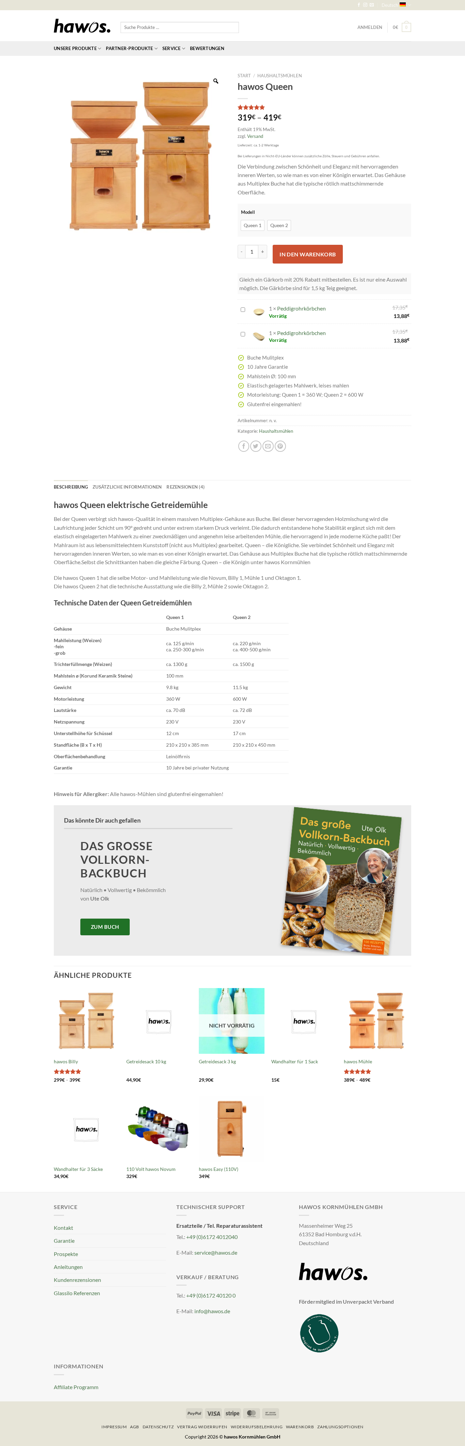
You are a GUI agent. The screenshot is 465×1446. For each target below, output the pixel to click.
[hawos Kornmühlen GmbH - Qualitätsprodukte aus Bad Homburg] (82, 26)
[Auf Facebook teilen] (244, 446)
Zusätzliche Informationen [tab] (127, 487)
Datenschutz (158, 1426)
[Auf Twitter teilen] (255, 446)
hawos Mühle (358, 1061)
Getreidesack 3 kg (217, 1061)
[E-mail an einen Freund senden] (268, 446)
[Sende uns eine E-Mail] (372, 5)
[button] (402, 27)
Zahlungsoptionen (340, 1426)
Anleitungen (68, 1267)
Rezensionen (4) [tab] (185, 487)
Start (244, 75)
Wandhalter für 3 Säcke (78, 1169)
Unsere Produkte (75, 48)
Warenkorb (300, 1426)
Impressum (114, 1426)
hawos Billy (66, 1061)
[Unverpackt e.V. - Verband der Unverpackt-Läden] (319, 1332)
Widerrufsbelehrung (257, 1426)
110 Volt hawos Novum (151, 1169)
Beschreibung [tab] (71, 487)
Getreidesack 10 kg (146, 1061)
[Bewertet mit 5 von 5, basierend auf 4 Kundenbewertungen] (324, 107)
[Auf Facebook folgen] (359, 5)
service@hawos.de (215, 1252)
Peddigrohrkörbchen (301, 308)
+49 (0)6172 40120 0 (211, 1295)
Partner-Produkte (129, 48)
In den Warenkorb (307, 254)
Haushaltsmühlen (279, 75)
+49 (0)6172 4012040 (212, 1237)
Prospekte (66, 1254)
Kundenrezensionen (77, 1279)
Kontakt (63, 1227)
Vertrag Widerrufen (202, 1426)
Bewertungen (207, 48)
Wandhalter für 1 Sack (294, 1061)
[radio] (252, 225)
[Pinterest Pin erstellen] (280, 446)
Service (171, 48)
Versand (255, 136)
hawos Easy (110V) (218, 1169)
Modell (248, 212)
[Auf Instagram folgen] (365, 5)
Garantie (64, 1240)
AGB (134, 1426)
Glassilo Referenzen (77, 1293)
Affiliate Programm (76, 1387)
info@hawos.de (212, 1311)
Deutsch (390, 5)
